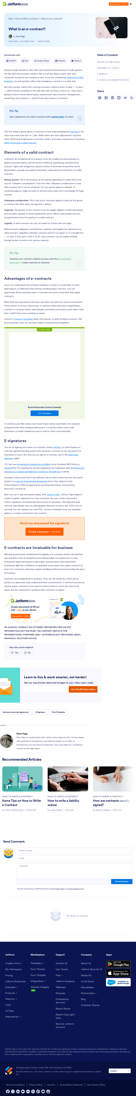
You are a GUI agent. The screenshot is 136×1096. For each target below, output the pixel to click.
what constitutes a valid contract (20, 142)
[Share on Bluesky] (125, 97)
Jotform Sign (57, 116)
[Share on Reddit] (119, 97)
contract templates (23, 319)
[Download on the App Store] (118, 973)
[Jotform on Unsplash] (48, 1091)
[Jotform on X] (13, 1091)
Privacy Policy (60, 889)
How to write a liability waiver (63, 803)
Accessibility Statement (71, 1084)
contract (74, 131)
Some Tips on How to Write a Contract (21, 803)
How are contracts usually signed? (111, 803)
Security (51, 1084)
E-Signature (40, 712)
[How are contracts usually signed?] (113, 779)
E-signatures (102, 74)
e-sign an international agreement (30, 481)
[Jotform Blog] (28, 1091)
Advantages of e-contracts (108, 68)
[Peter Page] (10, 36)
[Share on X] (99, 97)
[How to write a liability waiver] (68, 779)
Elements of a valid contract (108, 62)
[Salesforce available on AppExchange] (118, 982)
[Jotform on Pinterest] (38, 1091)
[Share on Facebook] (106, 97)
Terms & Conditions (15, 1084)
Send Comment (121, 881)
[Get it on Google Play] (118, 964)
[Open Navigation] (131, 4)
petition (57, 447)
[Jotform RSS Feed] (33, 1091)
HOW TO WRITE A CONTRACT (17, 796)
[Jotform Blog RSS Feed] (131, 97)
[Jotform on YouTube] (43, 1091)
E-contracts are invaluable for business (113, 80)
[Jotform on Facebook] (8, 1091)
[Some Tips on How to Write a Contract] (22, 779)
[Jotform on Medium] (23, 1091)
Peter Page (20, 36)
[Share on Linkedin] (112, 97)
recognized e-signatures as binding (33, 464)
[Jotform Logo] (10, 4)
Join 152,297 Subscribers (83, 689)
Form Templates (58, 712)
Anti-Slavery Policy (96, 1084)
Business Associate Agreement (16, 712)
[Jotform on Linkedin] (18, 1091)
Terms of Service (74, 889)
